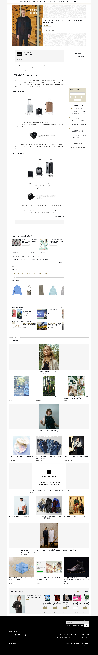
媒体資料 (65, 637)
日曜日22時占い (75, 631)
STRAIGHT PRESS (27, 54)
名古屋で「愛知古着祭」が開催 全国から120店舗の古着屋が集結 (26, 256)
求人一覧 (21, 307)
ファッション (77, 108)
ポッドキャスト (70, 1)
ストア (33, 1)
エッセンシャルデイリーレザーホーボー (29, 299)
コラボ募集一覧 (27, 321)
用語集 (75, 1)
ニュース (21, 1)
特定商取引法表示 (86, 645)
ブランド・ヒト (39, 1)
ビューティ (29, 1)
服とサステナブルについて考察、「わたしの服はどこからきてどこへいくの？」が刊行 (57, 241)
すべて (71, 56)
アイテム (73, 643)
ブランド (68, 643)
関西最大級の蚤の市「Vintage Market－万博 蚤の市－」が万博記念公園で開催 (29, 252)
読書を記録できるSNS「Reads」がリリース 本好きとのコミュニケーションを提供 (30, 259)
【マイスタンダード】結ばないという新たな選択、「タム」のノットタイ (78, 136)
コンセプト (86, 643)
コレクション (59, 1)
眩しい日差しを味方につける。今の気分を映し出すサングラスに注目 (78, 131)
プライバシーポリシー (80, 637)
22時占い (44, 1)
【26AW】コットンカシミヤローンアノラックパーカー (53, 299)
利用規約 (74, 637)
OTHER (81, 625)
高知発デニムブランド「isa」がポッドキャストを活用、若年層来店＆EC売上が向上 (29, 241)
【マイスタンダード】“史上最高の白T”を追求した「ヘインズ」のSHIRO (78, 119)
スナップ (54, 1)
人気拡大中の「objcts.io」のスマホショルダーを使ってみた (78, 125)
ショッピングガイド (65, 645)
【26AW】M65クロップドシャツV (17, 299)
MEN (69, 625)
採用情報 (61, 637)
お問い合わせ (87, 637)
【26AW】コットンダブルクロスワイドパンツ (41, 299)
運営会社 (70, 637)
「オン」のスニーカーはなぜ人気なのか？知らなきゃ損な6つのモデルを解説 (78, 113)
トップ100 (49, 1)
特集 (25, 1)
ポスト (64, 1)
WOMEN (75, 625)
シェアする (52, 30)
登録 (77, 99)
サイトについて (56, 637)
